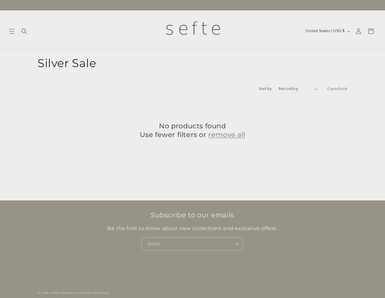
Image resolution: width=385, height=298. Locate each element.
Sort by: (266, 89)
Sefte (55, 293)
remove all (226, 135)
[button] (12, 31)
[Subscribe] (237, 244)
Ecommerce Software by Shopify (84, 293)
